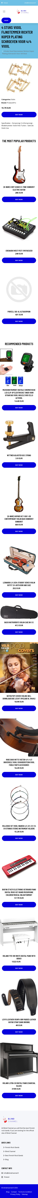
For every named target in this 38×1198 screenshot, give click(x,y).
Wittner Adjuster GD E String (19, 455)
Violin (13, 99)
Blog (7, 1159)
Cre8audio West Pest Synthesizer (19, 250)
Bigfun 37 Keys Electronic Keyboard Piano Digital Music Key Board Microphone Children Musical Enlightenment (19, 892)
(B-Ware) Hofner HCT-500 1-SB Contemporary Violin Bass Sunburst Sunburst (19, 519)
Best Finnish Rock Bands (14, 1155)
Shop (6, 20)
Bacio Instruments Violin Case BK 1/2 (19, 622)
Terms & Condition (25, 1192)
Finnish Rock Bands (12, 1147)
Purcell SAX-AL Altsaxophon (19, 311)
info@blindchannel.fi (30, 3)
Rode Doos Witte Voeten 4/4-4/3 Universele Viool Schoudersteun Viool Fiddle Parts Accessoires (19, 762)
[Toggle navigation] (4, 11)
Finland (6, 3)
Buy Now (19, 115)
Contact (14, 1192)
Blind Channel (10, 1151)
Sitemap (25, 1194)
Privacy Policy (15, 1194)
